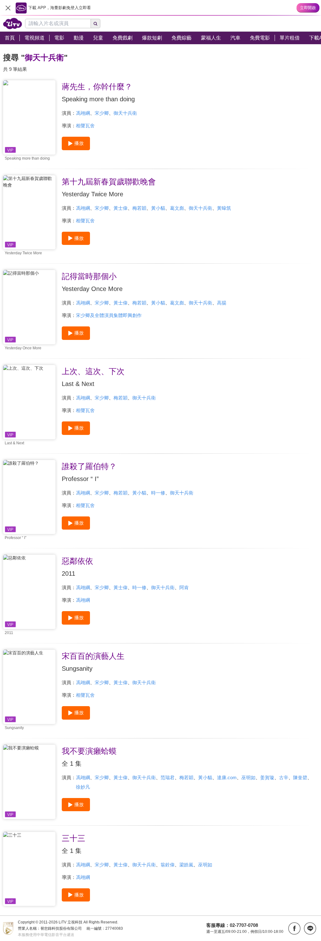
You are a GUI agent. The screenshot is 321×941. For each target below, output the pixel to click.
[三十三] (29, 869)
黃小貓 (158, 208)
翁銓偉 (167, 864)
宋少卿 (102, 113)
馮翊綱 (83, 113)
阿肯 (184, 587)
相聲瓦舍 (85, 125)
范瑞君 (167, 777)
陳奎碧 (300, 777)
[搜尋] (95, 23)
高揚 (221, 302)
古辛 (283, 777)
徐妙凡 (83, 787)
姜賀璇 (267, 777)
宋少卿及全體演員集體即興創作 (109, 315)
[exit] (8, 8)
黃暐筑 (224, 208)
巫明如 (248, 777)
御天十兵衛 (125, 113)
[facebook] (294, 928)
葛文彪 (177, 208)
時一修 (158, 492)
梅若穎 (139, 208)
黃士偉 (120, 208)
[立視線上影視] (12, 23)
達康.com (227, 777)
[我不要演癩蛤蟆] (29, 782)
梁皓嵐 (186, 864)
